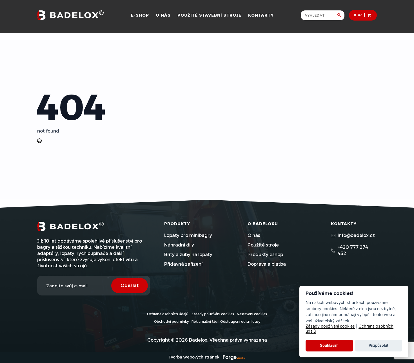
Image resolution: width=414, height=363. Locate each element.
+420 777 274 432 (353, 250)
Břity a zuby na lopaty (188, 254)
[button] (340, 15)
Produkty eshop (265, 254)
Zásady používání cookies (212, 314)
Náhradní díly (179, 245)
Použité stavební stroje (209, 15)
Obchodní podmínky (171, 321)
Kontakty (261, 15)
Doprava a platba (267, 264)
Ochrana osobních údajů (167, 314)
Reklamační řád (204, 321)
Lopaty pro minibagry (188, 235)
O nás (163, 15)
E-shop (140, 15)
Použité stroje (263, 245)
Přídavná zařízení (183, 264)
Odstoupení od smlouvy (240, 321)
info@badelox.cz (356, 235)
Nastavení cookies (252, 314)
